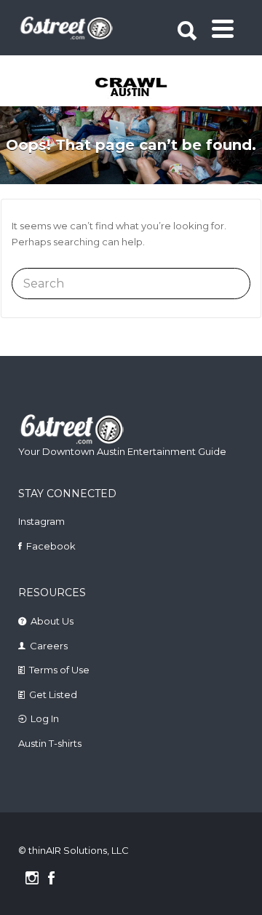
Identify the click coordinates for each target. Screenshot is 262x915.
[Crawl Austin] (132, 88)
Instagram (41, 521)
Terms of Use (59, 670)
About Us (52, 621)
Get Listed (53, 694)
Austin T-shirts (50, 743)
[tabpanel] (132, 88)
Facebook (51, 546)
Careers (49, 645)
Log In (45, 718)
